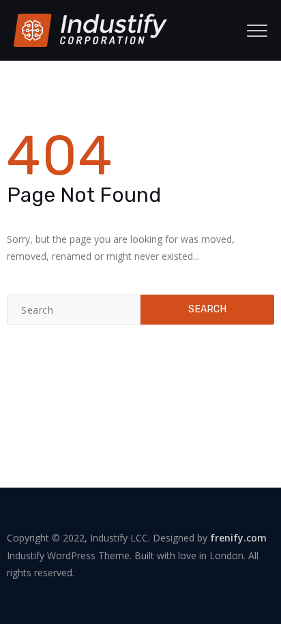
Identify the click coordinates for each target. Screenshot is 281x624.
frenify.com (238, 537)
